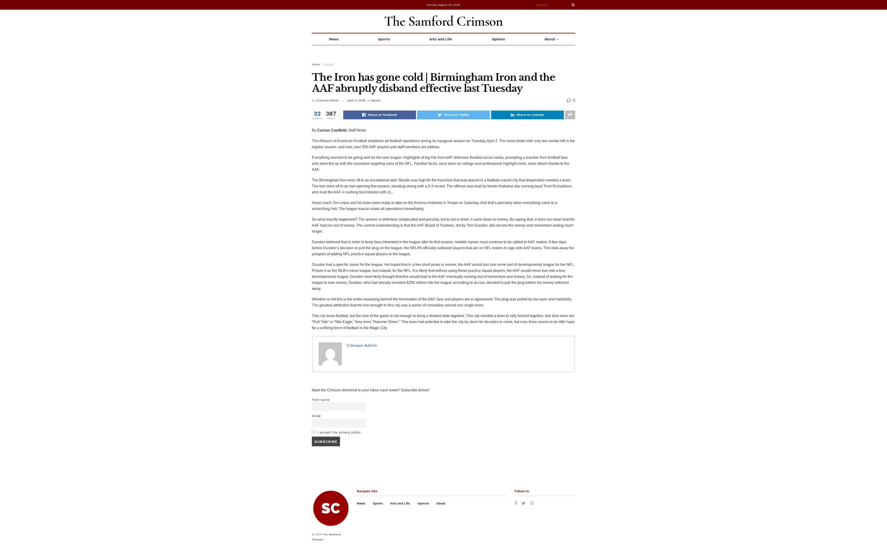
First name (320, 400)
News (334, 39)
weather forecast (573, 21)
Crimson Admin (327, 100)
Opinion (498, 39)
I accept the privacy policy (338, 432)
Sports (384, 39)
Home (316, 64)
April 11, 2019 (356, 100)
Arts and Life (440, 39)
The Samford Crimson (443, 21)
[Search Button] (572, 5)
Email (316, 416)
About (549, 39)
